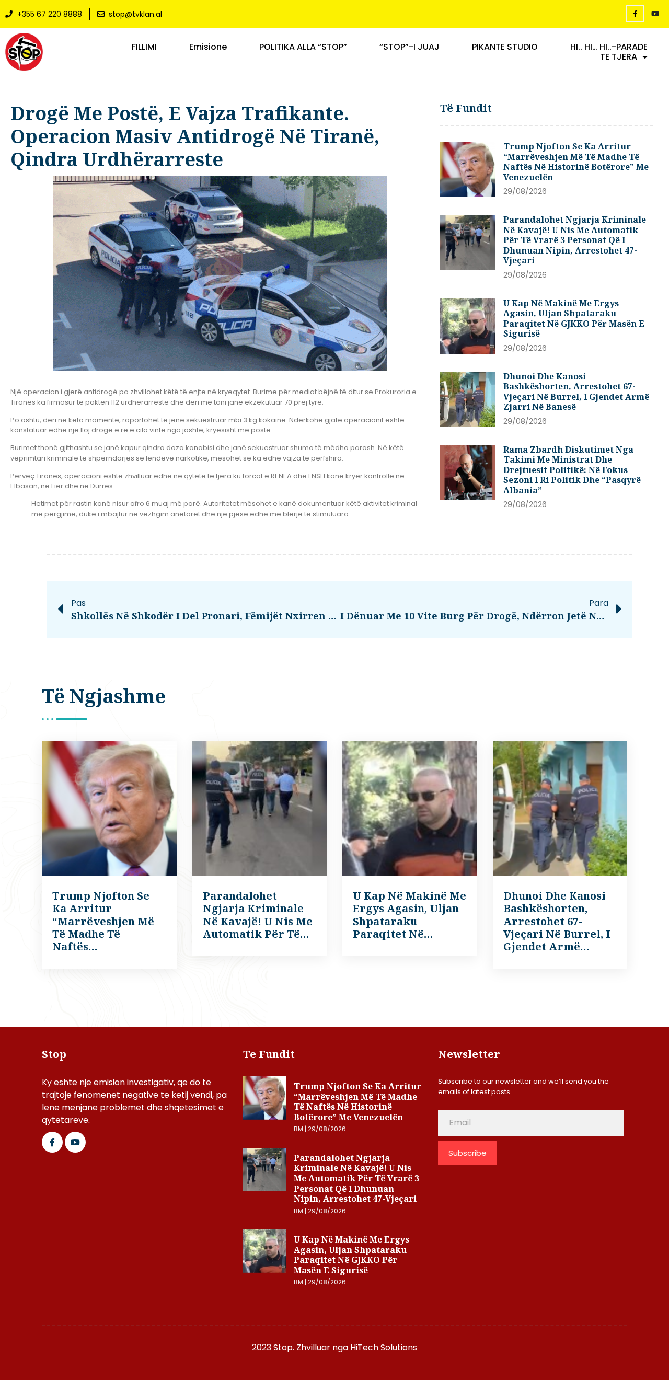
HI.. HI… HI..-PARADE (609, 47)
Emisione (208, 47)
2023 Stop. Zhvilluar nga (301, 1347)
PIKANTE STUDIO (505, 47)
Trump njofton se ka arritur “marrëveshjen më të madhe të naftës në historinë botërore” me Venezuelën (576, 162)
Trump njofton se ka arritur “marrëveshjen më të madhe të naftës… (103, 921)
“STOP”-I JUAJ (409, 47)
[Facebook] (635, 13)
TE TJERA (618, 57)
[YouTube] (655, 14)
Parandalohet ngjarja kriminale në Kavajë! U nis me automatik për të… (258, 915)
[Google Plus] (75, 1142)
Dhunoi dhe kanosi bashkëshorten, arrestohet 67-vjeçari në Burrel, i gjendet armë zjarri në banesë (576, 392)
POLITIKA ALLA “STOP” (303, 47)
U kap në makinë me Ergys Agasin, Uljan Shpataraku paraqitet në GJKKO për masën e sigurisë (573, 318)
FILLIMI (144, 47)
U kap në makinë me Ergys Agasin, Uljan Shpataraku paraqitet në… (409, 915)
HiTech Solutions (383, 1347)
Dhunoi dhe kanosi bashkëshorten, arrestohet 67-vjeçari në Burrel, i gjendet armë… (556, 921)
